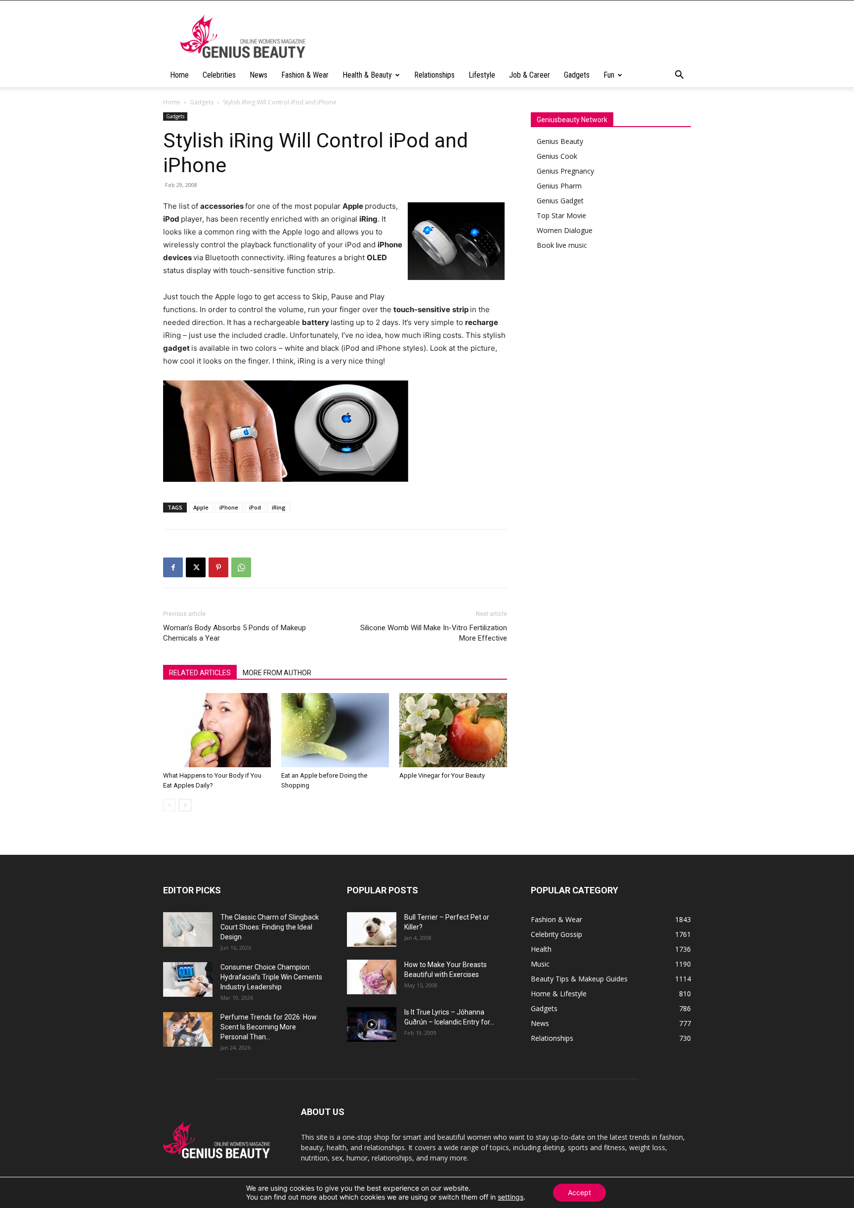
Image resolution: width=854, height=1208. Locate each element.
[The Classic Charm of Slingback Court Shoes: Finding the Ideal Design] (188, 929)
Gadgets (577, 75)
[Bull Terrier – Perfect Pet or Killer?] (371, 929)
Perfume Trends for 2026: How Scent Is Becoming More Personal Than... (268, 1027)
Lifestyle (482, 75)
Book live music (562, 245)
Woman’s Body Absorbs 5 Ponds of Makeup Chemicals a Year (234, 633)
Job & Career (529, 75)
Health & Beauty (367, 75)
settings (510, 1197)
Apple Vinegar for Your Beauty (442, 775)
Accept (579, 1192)
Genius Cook (557, 156)
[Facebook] (173, 567)
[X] (196, 567)
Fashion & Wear (305, 75)
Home (179, 75)
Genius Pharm (559, 185)
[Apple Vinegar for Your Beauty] (453, 730)
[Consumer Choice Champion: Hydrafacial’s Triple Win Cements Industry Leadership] (188, 979)
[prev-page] (169, 805)
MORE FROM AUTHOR (277, 673)
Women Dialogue (565, 230)
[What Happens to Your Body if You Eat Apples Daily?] (217, 730)
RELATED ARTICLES (200, 673)
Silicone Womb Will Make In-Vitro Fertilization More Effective (433, 633)
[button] (679, 76)
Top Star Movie (561, 215)
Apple (201, 507)
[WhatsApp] (241, 567)
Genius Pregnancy (565, 171)
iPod (255, 507)
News (258, 75)
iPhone (228, 507)
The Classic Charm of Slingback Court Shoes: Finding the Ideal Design (269, 927)
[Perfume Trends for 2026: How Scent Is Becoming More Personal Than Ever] (188, 1029)
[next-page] (185, 805)
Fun (608, 75)
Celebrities (219, 75)
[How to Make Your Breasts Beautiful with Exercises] (371, 977)
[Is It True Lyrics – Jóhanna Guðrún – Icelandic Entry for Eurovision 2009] (371, 1024)
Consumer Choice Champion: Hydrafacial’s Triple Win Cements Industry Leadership (271, 977)
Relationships (434, 75)
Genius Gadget (560, 200)
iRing (279, 507)
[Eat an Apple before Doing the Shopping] (335, 730)
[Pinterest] (218, 567)
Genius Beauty (560, 141)
